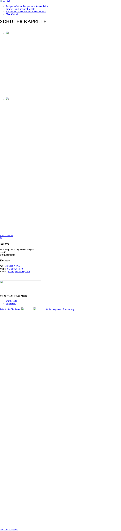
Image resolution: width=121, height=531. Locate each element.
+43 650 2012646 (15, 269)
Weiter (10, 235)
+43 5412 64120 (12, 266)
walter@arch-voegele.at (19, 271)
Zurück (3, 235)
